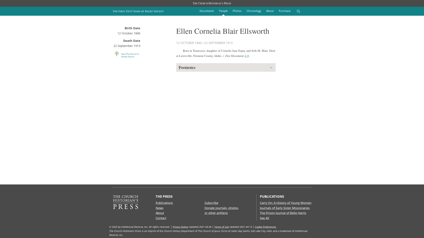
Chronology (254, 11)
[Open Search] (298, 11)
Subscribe (211, 203)
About (270, 11)
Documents (207, 11)
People (223, 11)
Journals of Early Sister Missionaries (285, 208)
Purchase (285, 11)
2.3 (246, 56)
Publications (164, 203)
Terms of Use (221, 226)
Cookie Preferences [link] (265, 226)
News (159, 208)
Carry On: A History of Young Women (285, 203)
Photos (237, 11)
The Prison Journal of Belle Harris (283, 213)
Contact (161, 218)
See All (264, 218)
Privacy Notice (180, 226)
